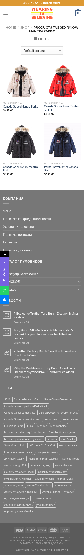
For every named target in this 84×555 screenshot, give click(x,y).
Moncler (42, 425)
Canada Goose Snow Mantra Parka (20, 168)
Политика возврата (17, 234)
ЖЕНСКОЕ (11, 281)
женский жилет (64, 465)
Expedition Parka (13, 425)
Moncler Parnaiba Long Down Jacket (24, 432)
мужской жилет (51, 491)
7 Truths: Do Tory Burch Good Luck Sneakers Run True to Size (45, 353)
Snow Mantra (68, 439)
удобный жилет (45, 505)
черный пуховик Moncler (18, 511)
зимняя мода (65, 478)
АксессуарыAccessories (20, 274)
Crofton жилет (69, 419)
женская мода (70, 458)
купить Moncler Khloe (39, 485)
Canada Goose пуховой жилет (22, 419)
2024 (7, 399)
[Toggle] (79, 281)
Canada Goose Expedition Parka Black (26, 406)
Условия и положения (19, 226)
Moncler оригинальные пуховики (23, 439)
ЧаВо (7, 211)
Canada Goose (22, 399)
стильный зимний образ (18, 505)
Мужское (9, 289)
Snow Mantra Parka (15, 445)
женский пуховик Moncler (19, 471)
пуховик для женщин (16, 498)
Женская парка (68, 445)
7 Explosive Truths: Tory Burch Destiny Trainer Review (46, 315)
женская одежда (41, 465)
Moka (30, 425)
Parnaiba (52, 439)
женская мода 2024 (15, 465)
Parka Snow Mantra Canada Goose (61, 168)
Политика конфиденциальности (27, 219)
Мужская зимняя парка (18, 452)
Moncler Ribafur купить (62, 432)
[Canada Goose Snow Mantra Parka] (21, 141)
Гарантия (10, 242)
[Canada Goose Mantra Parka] (21, 81)
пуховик (69, 491)
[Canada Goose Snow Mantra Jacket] (62, 81)
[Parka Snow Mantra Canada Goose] (62, 141)
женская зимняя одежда (43, 458)
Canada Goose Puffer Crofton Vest (58, 412)
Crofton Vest (50, 419)
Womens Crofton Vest (42, 445)
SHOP (24, 27)
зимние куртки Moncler (17, 478)
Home (11, 27)
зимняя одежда (13, 485)
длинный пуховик (14, 458)
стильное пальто (43, 498)
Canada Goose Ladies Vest (19, 412)
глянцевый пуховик (47, 452)
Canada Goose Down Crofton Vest (54, 399)
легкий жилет (63, 485)
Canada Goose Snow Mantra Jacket (61, 108)
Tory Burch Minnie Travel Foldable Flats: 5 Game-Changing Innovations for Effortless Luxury (43, 334)
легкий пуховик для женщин (21, 491)
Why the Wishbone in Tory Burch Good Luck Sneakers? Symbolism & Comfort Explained (44, 370)
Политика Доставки (17, 250)
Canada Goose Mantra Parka (20, 106)
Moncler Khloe (58, 425)
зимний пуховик (44, 478)
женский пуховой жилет (52, 471)
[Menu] (5, 13)
